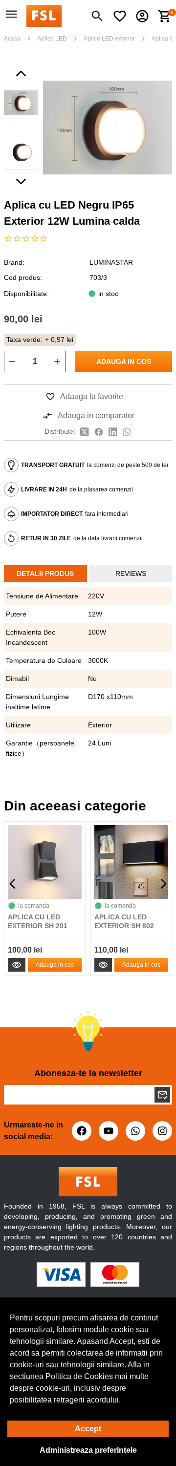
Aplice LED (52, 38)
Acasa (12, 38)
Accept (88, 1428)
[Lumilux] (44, 15)
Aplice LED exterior (109, 38)
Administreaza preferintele (88, 1450)
